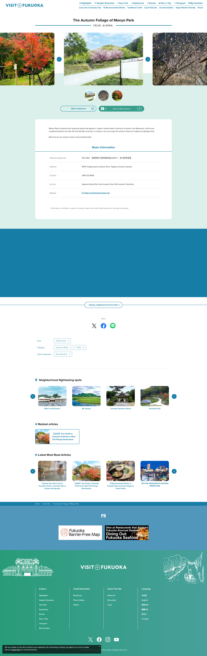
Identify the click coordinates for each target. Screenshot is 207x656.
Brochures (77, 595)
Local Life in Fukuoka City (90, 8)
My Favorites (196, 3)
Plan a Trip (166, 3)
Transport (180, 3)
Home (37, 504)
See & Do (123, 3)
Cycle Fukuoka (150, 8)
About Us (111, 595)
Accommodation (166, 8)
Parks (79, 347)
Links (109, 605)
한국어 (144, 614)
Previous (59, 59)
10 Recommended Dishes (114, 8)
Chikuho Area (61, 341)
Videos (76, 605)
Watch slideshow (78, 108)
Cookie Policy (16, 650)
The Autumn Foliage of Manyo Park (66, 504)
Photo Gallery (78, 600)
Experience (138, 3)
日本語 (144, 595)
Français (145, 619)
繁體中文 (145, 609)
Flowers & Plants (62, 347)
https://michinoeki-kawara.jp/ (97, 193)
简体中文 (145, 605)
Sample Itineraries (105, 3)
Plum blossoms (61, 354)
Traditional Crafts (134, 8)
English (145, 600)
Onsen (200, 8)
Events (152, 3)
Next (147, 59)
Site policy (111, 600)
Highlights (86, 3)
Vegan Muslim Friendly (185, 8)
